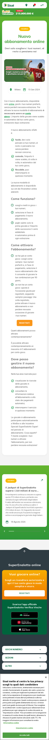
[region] (24, 707)
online (11, 104)
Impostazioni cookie (24, 728)
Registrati (24, 323)
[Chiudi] (46, 677)
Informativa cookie (11, 723)
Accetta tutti (24, 735)
